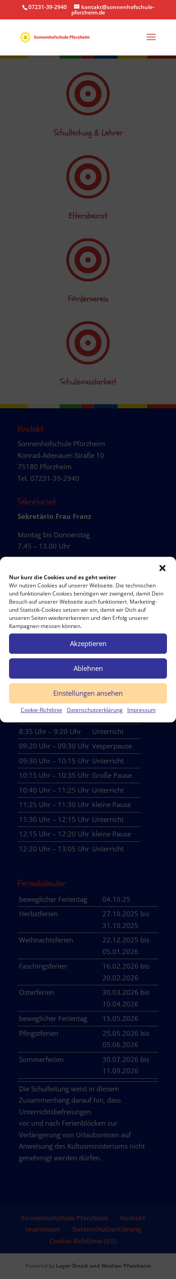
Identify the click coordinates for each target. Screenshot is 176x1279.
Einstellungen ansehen (88, 692)
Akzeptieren (88, 643)
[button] (162, 568)
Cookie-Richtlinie (41, 710)
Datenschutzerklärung (95, 710)
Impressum (141, 710)
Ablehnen (88, 668)
